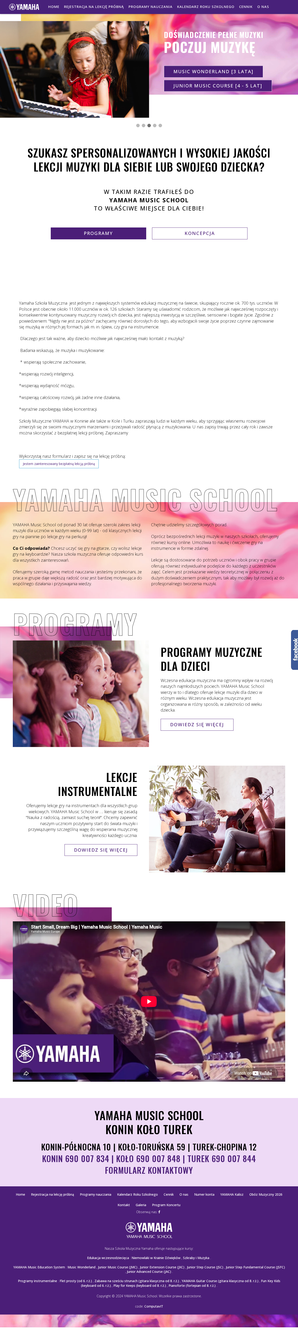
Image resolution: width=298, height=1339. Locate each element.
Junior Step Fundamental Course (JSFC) (255, 1267)
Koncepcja (200, 233)
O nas (263, 6)
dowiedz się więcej (197, 724)
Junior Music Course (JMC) (117, 1267)
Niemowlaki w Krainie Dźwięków (156, 1258)
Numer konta (204, 1194)
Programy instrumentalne (37, 1281)
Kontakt (124, 1205)
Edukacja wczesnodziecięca (108, 1258)
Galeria (141, 1205)
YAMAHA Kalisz (232, 1194)
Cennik (246, 6)
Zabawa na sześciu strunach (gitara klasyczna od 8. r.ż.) (137, 1281)
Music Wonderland (81, 1267)
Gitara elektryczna (202, 85)
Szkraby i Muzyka (196, 1258)
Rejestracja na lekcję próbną (94, 6)
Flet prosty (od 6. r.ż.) (76, 1281)
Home (53, 6)
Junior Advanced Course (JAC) (149, 1271)
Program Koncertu (166, 1205)
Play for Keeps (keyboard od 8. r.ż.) (139, 1285)
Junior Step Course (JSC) (205, 1267)
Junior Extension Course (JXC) (162, 1267)
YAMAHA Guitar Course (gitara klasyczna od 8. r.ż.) (220, 1281)
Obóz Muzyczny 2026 (265, 1194)
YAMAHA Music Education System (39, 1267)
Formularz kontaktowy (149, 1170)
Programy (98, 233)
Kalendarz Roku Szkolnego (205, 6)
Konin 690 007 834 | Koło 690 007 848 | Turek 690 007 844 (149, 1158)
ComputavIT (153, 1306)
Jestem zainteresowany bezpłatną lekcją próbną (59, 463)
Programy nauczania (151, 6)
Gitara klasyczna (199, 71)
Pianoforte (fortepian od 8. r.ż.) (192, 1285)
